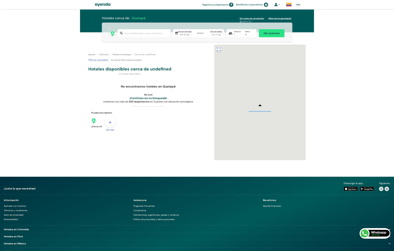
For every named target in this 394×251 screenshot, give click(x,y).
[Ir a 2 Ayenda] (387, 189)
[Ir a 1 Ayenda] (381, 189)
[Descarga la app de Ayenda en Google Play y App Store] (359, 189)
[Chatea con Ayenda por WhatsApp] (375, 233)
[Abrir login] (277, 5)
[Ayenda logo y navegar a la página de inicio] (99, 4)
